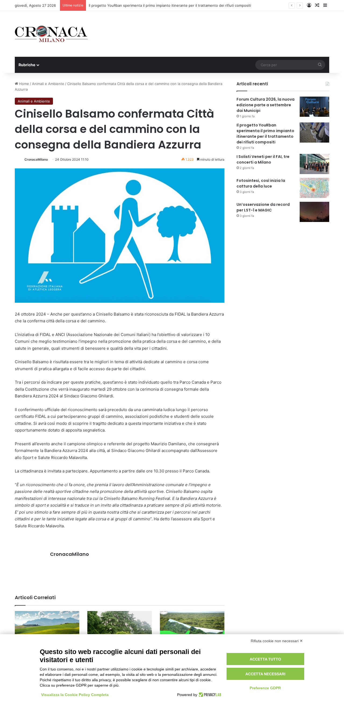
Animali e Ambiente (48, 84)
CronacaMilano (36, 159)
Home (23, 84)
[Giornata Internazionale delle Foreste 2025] (192, 629)
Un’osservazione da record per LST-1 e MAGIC (263, 207)
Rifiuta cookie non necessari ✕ (277, 641)
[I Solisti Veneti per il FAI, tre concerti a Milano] (314, 164)
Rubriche (27, 64)
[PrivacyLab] (209, 694)
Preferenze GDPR (265, 688)
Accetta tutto (265, 659)
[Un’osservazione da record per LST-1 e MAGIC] (314, 212)
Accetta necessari (265, 674)
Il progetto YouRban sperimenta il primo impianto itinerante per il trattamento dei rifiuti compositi (170, 5)
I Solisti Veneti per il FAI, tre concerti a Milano (262, 159)
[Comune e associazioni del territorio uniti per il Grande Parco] (119, 629)
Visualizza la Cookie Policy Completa (75, 695)
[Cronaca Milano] (51, 34)
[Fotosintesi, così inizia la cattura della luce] (314, 188)
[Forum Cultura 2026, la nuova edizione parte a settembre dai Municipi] (314, 107)
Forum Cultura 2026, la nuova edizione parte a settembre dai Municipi (265, 105)
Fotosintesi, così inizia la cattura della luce (260, 183)
